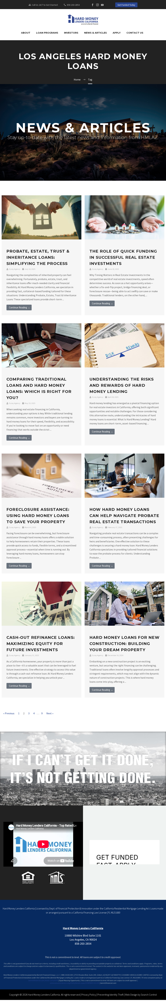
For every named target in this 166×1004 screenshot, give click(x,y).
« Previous (8, 713)
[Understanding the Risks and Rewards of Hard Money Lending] (124, 345)
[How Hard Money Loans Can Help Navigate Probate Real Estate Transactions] (124, 475)
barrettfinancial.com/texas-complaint (43, 980)
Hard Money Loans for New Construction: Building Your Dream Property (124, 643)
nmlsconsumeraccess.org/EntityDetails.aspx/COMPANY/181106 (74, 983)
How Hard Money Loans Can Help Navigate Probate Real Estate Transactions (124, 515)
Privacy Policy (88, 994)
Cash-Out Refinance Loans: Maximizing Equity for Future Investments (40, 643)
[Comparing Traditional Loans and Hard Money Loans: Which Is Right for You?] (41, 345)
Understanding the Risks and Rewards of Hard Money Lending (121, 385)
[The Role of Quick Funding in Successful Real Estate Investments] (124, 217)
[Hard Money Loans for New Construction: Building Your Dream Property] (124, 603)
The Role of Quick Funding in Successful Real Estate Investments (123, 257)
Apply (117, 32)
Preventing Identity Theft (110, 994)
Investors (71, 32)
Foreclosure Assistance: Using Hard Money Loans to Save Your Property (38, 515)
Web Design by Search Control (141, 994)
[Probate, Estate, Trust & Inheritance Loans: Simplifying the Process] (41, 217)
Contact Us (134, 32)
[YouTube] (102, 5)
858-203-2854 (73, 4)
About (25, 32)
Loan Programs (47, 32)
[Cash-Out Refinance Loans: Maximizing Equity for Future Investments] (41, 603)
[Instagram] (97, 5)
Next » (49, 713)
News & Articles (95, 32)
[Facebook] (92, 5)
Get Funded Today (126, 4)
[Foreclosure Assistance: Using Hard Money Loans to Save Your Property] (41, 475)
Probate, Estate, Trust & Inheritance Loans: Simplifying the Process (38, 257)
